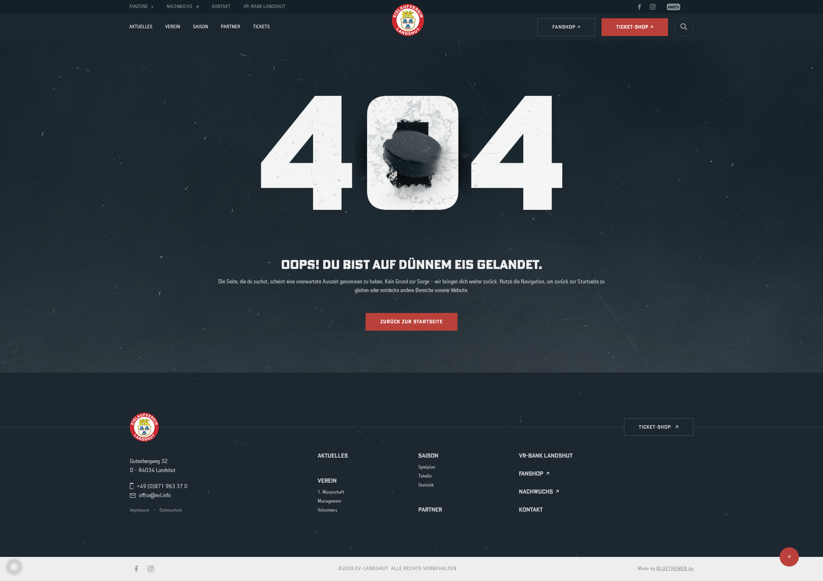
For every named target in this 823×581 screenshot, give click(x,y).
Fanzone (138, 7)
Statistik (426, 485)
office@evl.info (155, 495)
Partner (230, 27)
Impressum (139, 510)
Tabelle (424, 476)
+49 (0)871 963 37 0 (162, 486)
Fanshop (531, 474)
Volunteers (327, 510)
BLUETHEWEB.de (674, 569)
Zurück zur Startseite (411, 321)
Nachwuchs (179, 7)
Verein (172, 27)
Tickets (261, 27)
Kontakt (221, 7)
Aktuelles (140, 27)
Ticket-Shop (655, 427)
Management (329, 501)
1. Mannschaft (331, 492)
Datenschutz (170, 510)
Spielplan (426, 467)
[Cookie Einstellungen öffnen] (14, 566)
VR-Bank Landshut (264, 7)
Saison (200, 27)
